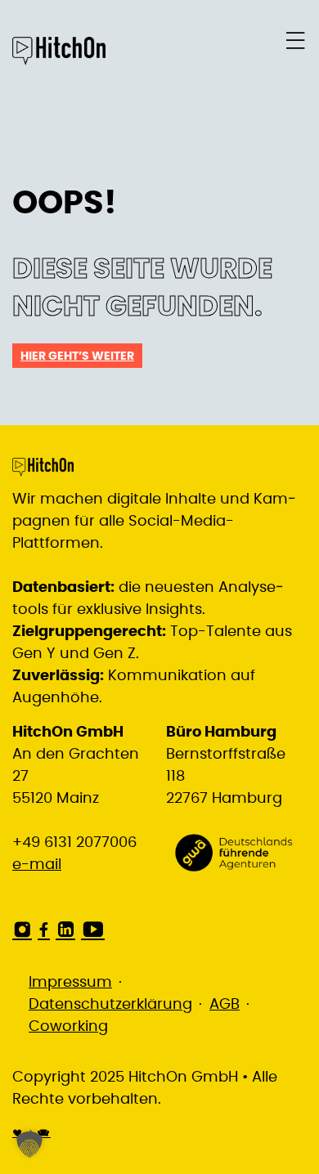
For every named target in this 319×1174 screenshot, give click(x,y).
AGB (224, 1004)
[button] (29, 1144)
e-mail (36, 865)
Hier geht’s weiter (77, 356)
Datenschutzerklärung (110, 1004)
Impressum (70, 982)
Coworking (68, 1026)
